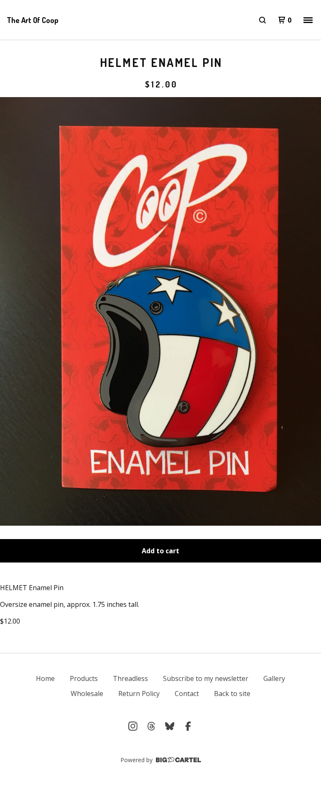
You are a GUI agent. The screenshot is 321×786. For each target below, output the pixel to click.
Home (45, 678)
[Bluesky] (169, 726)
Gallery (274, 678)
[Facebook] (188, 726)
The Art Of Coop (33, 20)
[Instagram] (132, 726)
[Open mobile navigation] (308, 20)
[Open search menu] (262, 20)
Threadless (130, 678)
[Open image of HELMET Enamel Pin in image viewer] (160, 311)
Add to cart (160, 550)
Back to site (232, 693)
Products (84, 678)
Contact (187, 693)
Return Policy (139, 693)
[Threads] (151, 726)
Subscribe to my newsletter (205, 678)
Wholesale (87, 693)
